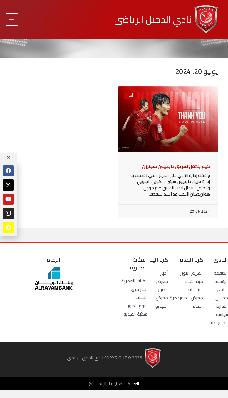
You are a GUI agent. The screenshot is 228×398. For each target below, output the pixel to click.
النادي (222, 289)
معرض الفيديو (161, 302)
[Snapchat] (8, 227)
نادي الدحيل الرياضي (152, 19)
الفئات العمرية (134, 281)
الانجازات (195, 289)
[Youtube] (8, 199)
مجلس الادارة (221, 302)
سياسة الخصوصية (218, 318)
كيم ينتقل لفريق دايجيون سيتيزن (176, 166)
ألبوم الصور (138, 305)
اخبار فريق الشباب (138, 293)
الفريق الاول (191, 273)
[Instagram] (8, 213)
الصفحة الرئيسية (221, 277)
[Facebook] (8, 170)
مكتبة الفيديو (135, 314)
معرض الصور (162, 285)
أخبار (164, 273)
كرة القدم (194, 281)
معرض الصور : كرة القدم (186, 302)
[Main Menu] (12, 19)
